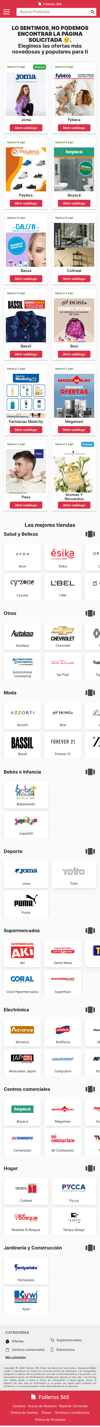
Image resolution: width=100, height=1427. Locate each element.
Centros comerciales (28, 1350)
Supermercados (69, 1340)
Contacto (19, 1406)
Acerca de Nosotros (42, 1406)
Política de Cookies (24, 1412)
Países (46, 1412)
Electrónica (66, 1350)
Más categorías (15, 1357)
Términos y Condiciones (72, 1412)
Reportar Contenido (73, 1406)
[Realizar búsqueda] (92, 12)
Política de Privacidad (50, 1419)
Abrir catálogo (26, 128)
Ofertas (18, 1341)
